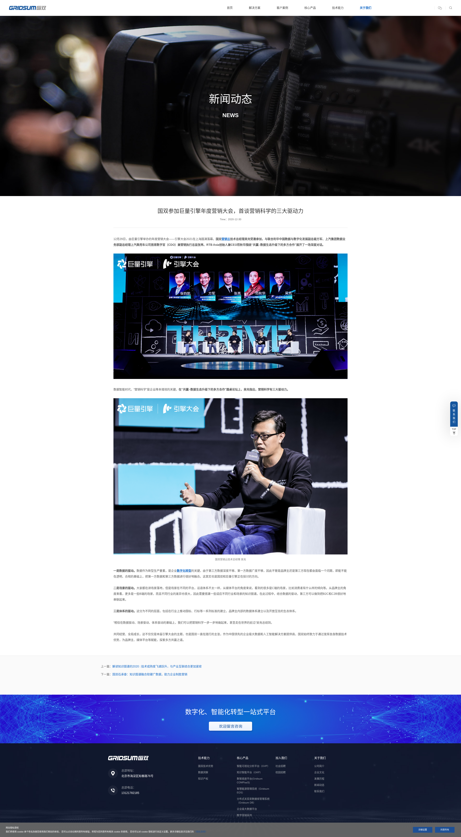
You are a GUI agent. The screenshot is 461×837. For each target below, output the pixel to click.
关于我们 (365, 7)
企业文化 (319, 772)
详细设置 (422, 830)
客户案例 (282, 7)
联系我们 (454, 416)
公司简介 (319, 766)
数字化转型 (184, 570)
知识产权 (203, 778)
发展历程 (319, 778)
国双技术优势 (205, 766)
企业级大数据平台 (247, 808)
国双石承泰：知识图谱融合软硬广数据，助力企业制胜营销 (149, 674)
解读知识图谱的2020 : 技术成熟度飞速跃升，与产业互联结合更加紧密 (157, 666)
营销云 (225, 239)
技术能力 (338, 7)
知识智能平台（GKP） (249, 772)
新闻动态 (319, 784)
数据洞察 (203, 772)
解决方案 (254, 7)
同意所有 (444, 830)
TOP (454, 429)
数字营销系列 (244, 815)
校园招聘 (281, 772)
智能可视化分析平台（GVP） (253, 766)
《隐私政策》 (200, 832)
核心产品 (310, 7)
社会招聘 (281, 766)
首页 (230, 7)
